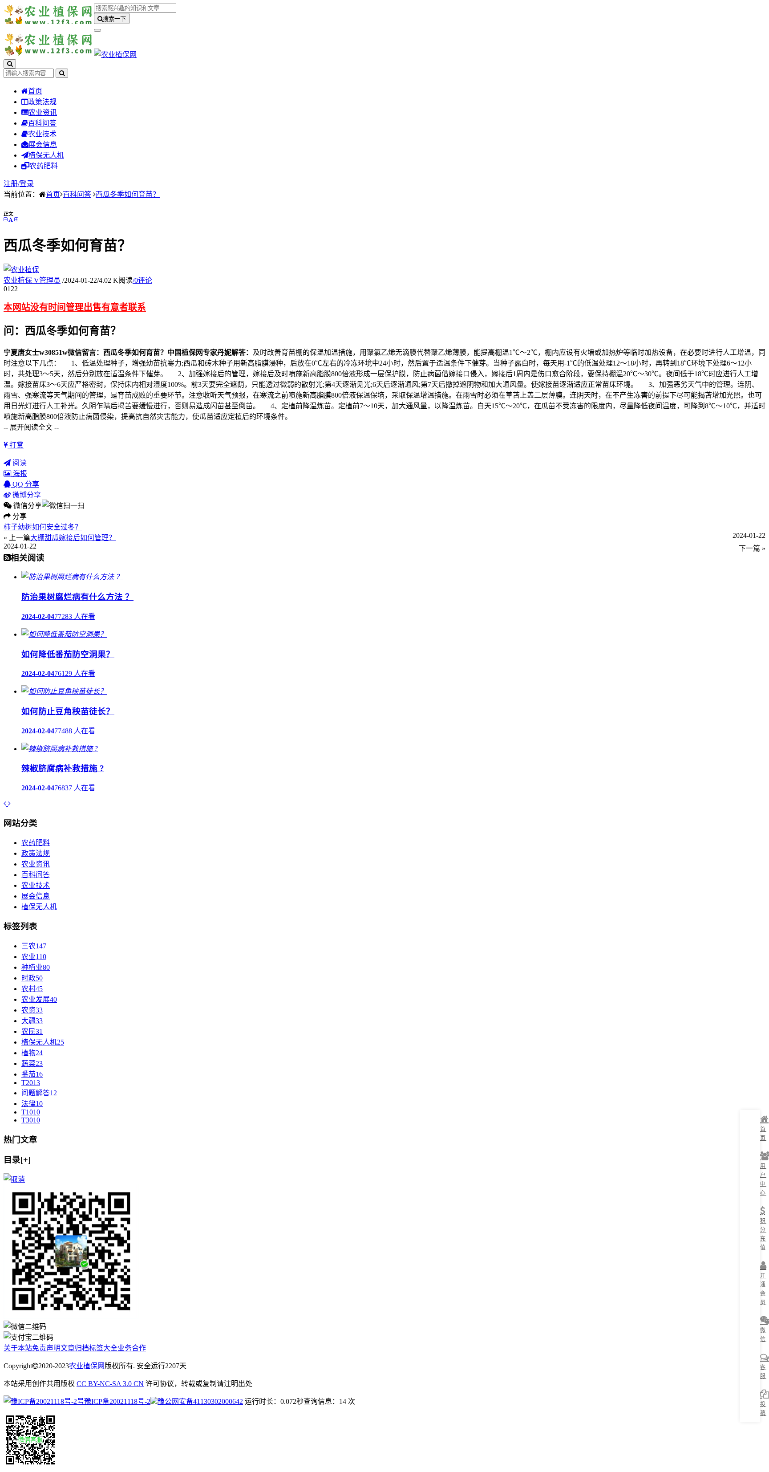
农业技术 (42, 134)
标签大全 (103, 1348)
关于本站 (18, 1348)
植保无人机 (46, 155)
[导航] (97, 30)
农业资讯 (42, 112)
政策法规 (42, 102)
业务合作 (131, 1348)
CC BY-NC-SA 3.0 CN (110, 1383)
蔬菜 (32, 1063)
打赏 (16, 445)
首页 (35, 91)
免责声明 (46, 1348)
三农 (33, 946)
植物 (32, 1053)
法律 (32, 1103)
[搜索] (10, 64)
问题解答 (39, 1093)
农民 (32, 1031)
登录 (27, 183)
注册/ (12, 183)
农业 (33, 956)
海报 (19, 473)
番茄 (32, 1074)
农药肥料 (43, 166)
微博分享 (26, 495)
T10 (30, 1112)
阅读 (19, 463)
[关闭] (14, 1179)
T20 (30, 1082)
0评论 (142, 280)
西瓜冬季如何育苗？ (128, 194)
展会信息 (42, 144)
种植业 (35, 967)
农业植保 (32, 280)
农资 (32, 1010)
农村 (32, 988)
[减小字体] (5, 219)
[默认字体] (10, 219)
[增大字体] (16, 219)
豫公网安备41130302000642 (200, 1401)
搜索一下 (114, 19)
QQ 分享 (25, 484)
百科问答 (42, 123)
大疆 (32, 1021)
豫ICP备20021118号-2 (117, 1401)
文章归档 (75, 1348)
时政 (32, 978)
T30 (30, 1120)
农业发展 (39, 999)
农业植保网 (87, 1366)
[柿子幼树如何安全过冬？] (6, 803)
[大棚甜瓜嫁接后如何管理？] (9, 803)
